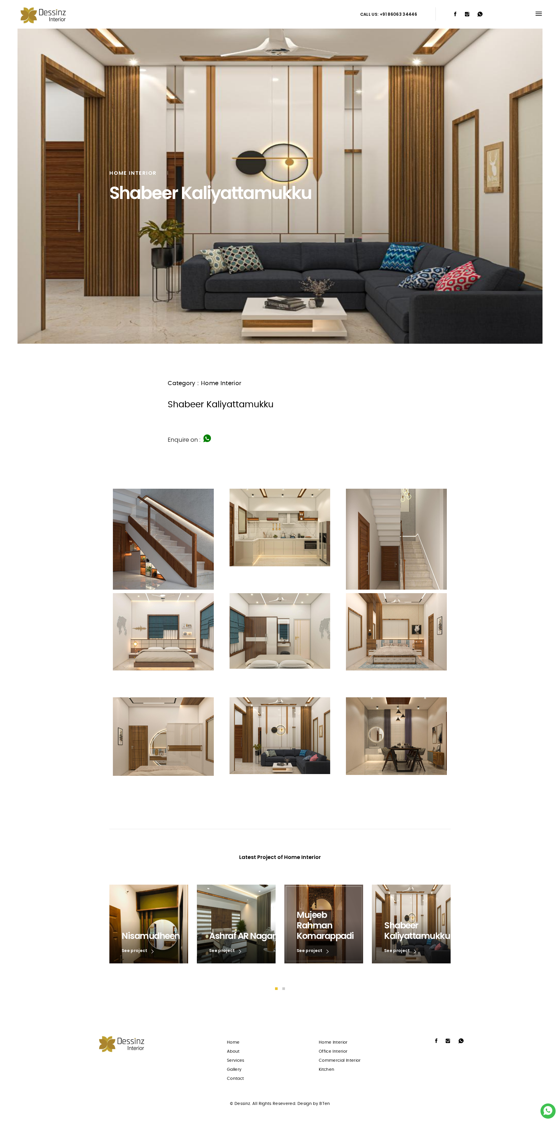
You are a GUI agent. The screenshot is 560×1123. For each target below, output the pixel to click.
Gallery (234, 1070)
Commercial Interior (340, 1061)
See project (135, 950)
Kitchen (326, 1070)
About (233, 1051)
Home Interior (333, 1042)
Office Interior (333, 1051)
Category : (183, 383)
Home (233, 1042)
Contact (235, 1079)
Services (235, 1061)
